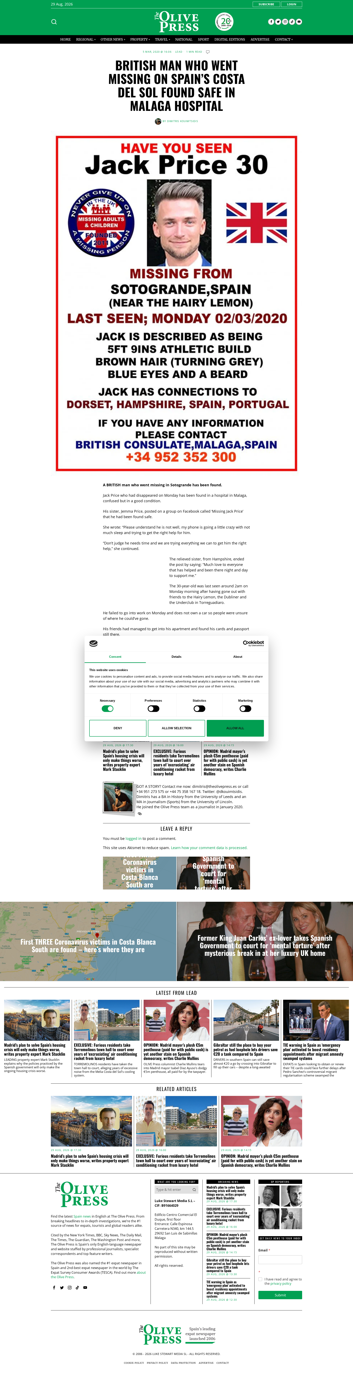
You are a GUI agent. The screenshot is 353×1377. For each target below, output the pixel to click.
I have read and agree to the (283, 1281)
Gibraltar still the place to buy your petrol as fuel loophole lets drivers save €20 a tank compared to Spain (245, 1049)
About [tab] (237, 657)
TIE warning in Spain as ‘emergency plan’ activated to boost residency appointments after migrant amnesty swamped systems (313, 1052)
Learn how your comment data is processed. (209, 847)
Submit (280, 1295)
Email (264, 1250)
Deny (118, 728)
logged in (134, 838)
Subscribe (266, 4)
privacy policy (280, 1283)
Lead (178, 51)
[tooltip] (271, 22)
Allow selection (176, 728)
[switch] (153, 708)
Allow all (235, 728)
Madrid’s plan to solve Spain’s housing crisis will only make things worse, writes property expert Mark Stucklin (123, 760)
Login (291, 4)
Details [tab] (177, 657)
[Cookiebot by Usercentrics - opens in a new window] (246, 643)
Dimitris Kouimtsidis (182, 121)
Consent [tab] (115, 657)
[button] (194, 1190)
